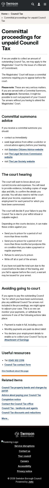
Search (33, 4)
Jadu (30, 482)
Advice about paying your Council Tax (21, 395)
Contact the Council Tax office (17, 404)
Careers (24, 461)
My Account (39, 4)
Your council (24, 456)
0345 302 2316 (16, 360)
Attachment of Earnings (16, 340)
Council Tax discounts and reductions (21, 412)
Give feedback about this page (15, 371)
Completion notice (11, 399)
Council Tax (17, 14)
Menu (45, 4)
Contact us (24, 451)
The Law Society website (22, 161)
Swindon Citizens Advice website (26, 149)
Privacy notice (24, 471)
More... (5, 418)
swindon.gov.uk (12, 4)
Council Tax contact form (17, 364)
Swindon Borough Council (24, 434)
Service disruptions (24, 446)
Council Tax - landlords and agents (20, 408)
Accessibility (24, 466)
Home (4, 14)
